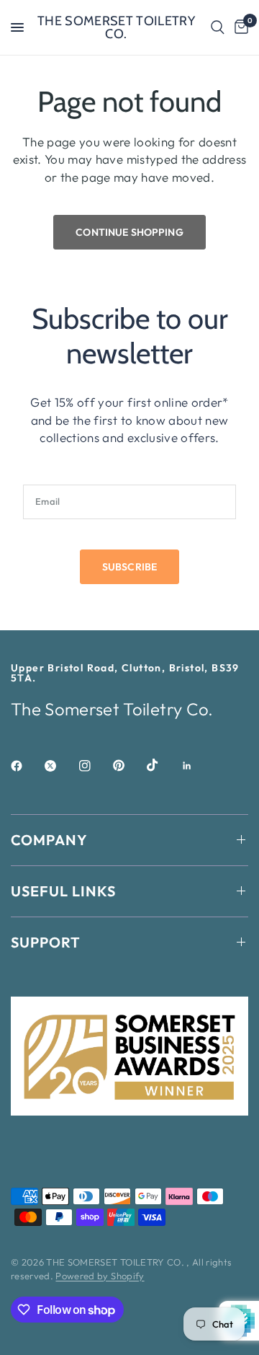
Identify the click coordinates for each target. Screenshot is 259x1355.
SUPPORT (46, 942)
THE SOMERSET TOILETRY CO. (116, 27)
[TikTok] (162, 765)
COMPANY (49, 840)
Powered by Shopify (99, 1275)
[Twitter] (60, 766)
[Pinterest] (129, 765)
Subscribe (129, 566)
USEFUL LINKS (63, 891)
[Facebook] (26, 766)
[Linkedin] (197, 766)
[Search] (218, 27)
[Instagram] (95, 766)
